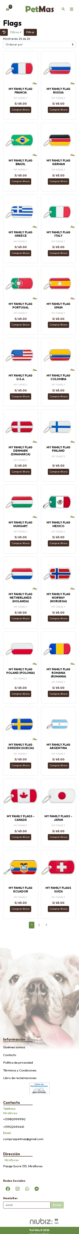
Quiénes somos (14, 1047)
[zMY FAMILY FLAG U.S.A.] (20, 355)
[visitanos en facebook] (8, 1188)
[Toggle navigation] (71, 9)
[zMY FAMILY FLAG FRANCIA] (20, 68)
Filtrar (30, 32)
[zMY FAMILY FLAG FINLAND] (58, 427)
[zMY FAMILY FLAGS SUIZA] (58, 867)
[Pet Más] (39, 9)
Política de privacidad (18, 1062)
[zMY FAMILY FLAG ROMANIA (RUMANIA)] (58, 649)
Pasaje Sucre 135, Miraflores (23, 1166)
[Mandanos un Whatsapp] (27, 1188)
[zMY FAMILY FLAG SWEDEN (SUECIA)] (20, 724)
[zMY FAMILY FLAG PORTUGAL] (20, 283)
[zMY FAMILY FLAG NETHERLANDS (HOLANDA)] (20, 574)
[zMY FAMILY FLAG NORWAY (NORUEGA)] (58, 574)
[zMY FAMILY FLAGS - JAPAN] (58, 796)
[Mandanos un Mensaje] (36, 1188)
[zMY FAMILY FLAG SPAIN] (58, 283)
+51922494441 (13, 1127)
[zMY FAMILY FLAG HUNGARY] (20, 502)
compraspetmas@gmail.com (23, 1139)
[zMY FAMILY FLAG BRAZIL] (20, 140)
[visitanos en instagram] (17, 1188)
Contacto (9, 1055)
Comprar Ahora (20, 109)
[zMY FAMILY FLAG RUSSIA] (58, 68)
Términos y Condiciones (19, 1070)
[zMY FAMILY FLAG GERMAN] (58, 140)
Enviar (57, 1205)
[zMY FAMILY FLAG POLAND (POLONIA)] (20, 649)
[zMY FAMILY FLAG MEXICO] (58, 502)
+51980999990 (14, 1119)
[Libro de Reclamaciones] (39, 1088)
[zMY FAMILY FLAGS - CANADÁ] (20, 796)
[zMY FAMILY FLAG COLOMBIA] (58, 355)
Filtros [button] (15, 32)
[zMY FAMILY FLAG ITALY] (58, 212)
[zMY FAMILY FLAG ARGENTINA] (58, 724)
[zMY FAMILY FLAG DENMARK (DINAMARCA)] (20, 427)
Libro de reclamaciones (19, 1078)
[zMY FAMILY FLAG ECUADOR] (20, 867)
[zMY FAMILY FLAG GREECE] (20, 212)
